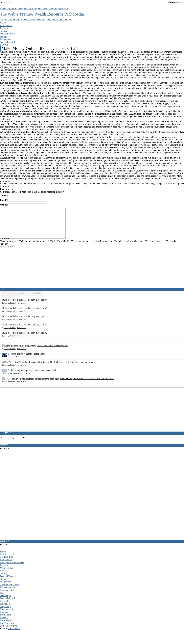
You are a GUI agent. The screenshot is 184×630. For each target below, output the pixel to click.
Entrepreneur (6, 25)
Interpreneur (5, 39)
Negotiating (5, 606)
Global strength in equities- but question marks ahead (32, 370)
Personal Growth (7, 42)
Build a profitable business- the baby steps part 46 (24, 300)
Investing (4, 28)
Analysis (4, 570)
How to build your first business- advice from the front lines (87, 378)
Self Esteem (5, 614)
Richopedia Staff (10, 303)
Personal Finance (8, 33)
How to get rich (7, 554)
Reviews (4, 45)
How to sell (5, 604)
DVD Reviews (7, 623)
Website (4, 204)
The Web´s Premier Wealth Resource (31, 14)
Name (3, 195)
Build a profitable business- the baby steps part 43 (24, 324)
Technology (5, 595)
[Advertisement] (21, 266)
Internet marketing (8, 587)
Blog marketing (7, 590)
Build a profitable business (12, 562)
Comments (36, 294)
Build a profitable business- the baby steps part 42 (24, 333)
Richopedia (74, 14)
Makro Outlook (7, 568)
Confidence (5, 612)
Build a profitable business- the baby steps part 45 (24, 308)
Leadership (5, 601)
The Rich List (6, 557)
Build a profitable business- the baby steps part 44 (24, 316)
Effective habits (7, 609)
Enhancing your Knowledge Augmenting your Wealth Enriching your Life (34, 8)
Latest (7, 294)
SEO (2, 593)
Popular (22, 294)
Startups (3, 36)
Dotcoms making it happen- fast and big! (26, 354)
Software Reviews (8, 626)
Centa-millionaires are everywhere (52, 345)
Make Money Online (9, 584)
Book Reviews (7, 620)
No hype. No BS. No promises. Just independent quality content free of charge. (36, 19)
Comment (5, 238)
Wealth (3, 22)
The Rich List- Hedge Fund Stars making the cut (72, 362)
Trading (3, 31)
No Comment (21, 303)
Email (3, 200)
